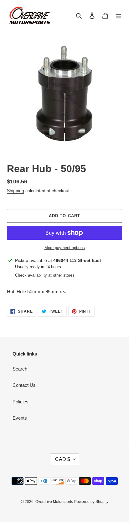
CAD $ (62, 459)
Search (20, 368)
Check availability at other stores (45, 275)
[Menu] (118, 15)
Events (20, 418)
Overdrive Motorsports (54, 501)
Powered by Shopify (91, 501)
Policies (20, 401)
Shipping (15, 190)
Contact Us (24, 385)
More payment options (64, 247)
